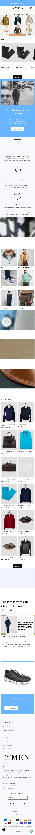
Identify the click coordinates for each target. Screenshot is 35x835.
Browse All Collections (9, 748)
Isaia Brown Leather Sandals (7, 557)
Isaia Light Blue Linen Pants (7, 505)
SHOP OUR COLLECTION (17, 35)
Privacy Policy (6, 734)
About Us (5, 726)
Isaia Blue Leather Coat (23, 557)
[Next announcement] (32, 4)
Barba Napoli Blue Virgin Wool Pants (7, 64)
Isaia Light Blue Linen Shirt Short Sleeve (25, 452)
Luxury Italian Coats (24, 267)
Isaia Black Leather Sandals (24, 531)
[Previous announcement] (3, 4)
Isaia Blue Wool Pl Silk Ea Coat (24, 505)
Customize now (11, 708)
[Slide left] (14, 72)
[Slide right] (21, 72)
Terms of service (9, 829)
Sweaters (20, 288)
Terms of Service (7, 745)
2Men (7, 826)
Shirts (3, 267)
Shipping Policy (7, 741)
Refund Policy (6, 737)
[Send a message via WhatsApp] (32, 832)
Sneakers (4, 288)
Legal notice (18, 831)
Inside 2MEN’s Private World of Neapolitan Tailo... (14, 638)
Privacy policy (29, 826)
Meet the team (17, 129)
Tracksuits (4, 308)
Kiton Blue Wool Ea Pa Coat (24, 424)
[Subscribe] (25, 798)
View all (17, 77)
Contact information (26, 829)
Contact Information (8, 730)
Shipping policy (17, 829)
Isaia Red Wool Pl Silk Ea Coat (7, 531)
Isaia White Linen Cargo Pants (24, 479)
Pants (19, 308)
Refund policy (21, 826)
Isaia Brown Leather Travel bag (8, 479)
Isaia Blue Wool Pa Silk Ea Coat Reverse (8, 425)
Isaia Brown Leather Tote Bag (7, 451)
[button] (3, 8)
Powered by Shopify (13, 826)
